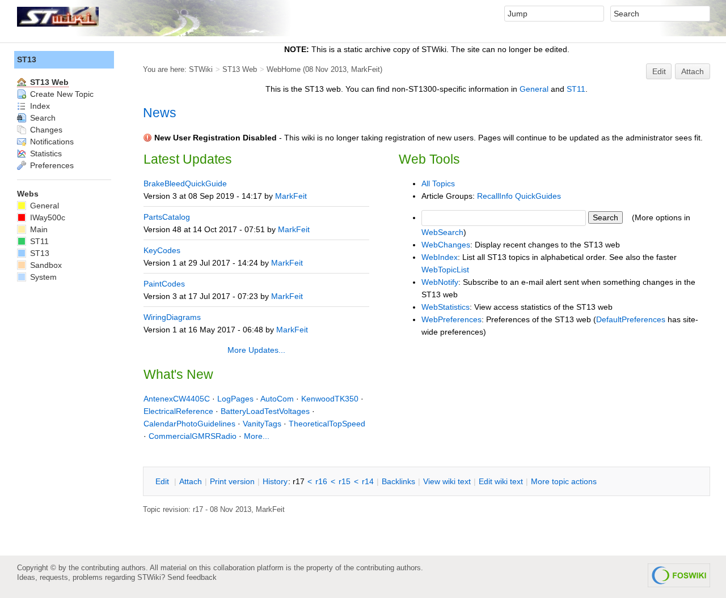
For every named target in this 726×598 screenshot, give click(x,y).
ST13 (26, 59)
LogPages (235, 398)
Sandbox (45, 265)
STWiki (201, 69)
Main (38, 229)
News (159, 112)
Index (39, 105)
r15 (345, 481)
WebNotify (439, 282)
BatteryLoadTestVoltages (265, 411)
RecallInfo (495, 195)
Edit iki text (501, 481)
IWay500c (46, 217)
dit (163, 481)
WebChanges (445, 244)
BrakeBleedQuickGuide (185, 183)
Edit (659, 71)
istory (275, 481)
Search (42, 117)
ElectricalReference (178, 411)
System (42, 276)
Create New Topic (61, 94)
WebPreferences (451, 319)
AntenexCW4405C (176, 398)
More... (256, 436)
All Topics (438, 183)
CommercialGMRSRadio (193, 436)
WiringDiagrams (172, 317)
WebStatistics (445, 306)
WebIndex (439, 257)
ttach (190, 481)
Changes (45, 129)
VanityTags (262, 423)
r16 (321, 481)
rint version (232, 481)
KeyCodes (161, 250)
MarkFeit (365, 69)
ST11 (576, 88)
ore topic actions (564, 481)
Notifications (51, 141)
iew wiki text (447, 481)
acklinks (398, 481)
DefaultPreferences (630, 319)
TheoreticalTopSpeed (327, 423)
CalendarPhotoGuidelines (189, 423)
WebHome (284, 69)
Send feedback (192, 577)
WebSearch (442, 232)
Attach (692, 71)
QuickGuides (538, 195)
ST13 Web (239, 69)
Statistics (45, 153)
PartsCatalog (166, 216)
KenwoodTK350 (329, 398)
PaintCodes (164, 283)
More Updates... (256, 349)
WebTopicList (445, 269)
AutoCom (277, 398)
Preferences (51, 165)
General (534, 88)
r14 (368, 481)
